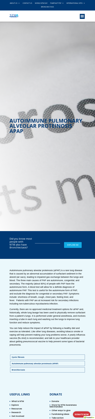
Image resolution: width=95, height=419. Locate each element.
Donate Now (82, 414)
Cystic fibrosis (18, 357)
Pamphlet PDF (55, 3)
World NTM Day (41, 3)
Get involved (18, 416)
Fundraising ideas (60, 414)
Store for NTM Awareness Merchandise (63, 406)
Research (16, 413)
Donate (55, 401)
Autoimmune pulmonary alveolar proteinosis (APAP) (35, 363)
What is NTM (18, 401)
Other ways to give (61, 411)
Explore (15, 405)
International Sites (75, 3)
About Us (13, 3)
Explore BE (73, 245)
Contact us (27, 3)
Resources (17, 409)
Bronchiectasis (47, 7)
